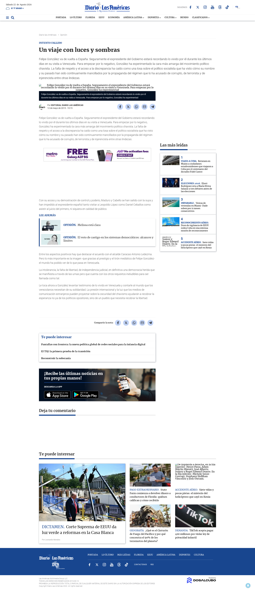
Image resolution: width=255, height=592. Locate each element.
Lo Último (76, 18)
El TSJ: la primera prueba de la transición (65, 351)
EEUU (101, 18)
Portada (61, 18)
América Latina (133, 18)
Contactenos (140, 565)
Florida (90, 18)
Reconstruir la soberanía (56, 358)
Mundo (184, 18)
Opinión (64, 35)
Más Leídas (123, 555)
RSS (152, 565)
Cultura (170, 18)
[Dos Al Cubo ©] (201, 582)
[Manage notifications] (248, 585)
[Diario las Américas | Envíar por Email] (144, 107)
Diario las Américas (48, 35)
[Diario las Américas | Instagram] (205, 7)
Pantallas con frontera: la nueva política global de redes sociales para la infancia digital (93, 344)
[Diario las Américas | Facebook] (190, 7)
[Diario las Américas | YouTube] (212, 7)
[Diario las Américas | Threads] (220, 7)
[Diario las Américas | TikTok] (227, 7)
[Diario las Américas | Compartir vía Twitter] (128, 107)
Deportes (153, 18)
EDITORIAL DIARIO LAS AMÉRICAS (67, 105)
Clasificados (200, 18)
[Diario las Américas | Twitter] (198, 7)
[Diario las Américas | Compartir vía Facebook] (120, 107)
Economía (114, 18)
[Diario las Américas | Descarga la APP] (58, 395)
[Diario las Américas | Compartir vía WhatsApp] (136, 107)
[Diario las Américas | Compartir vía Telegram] (153, 107)
